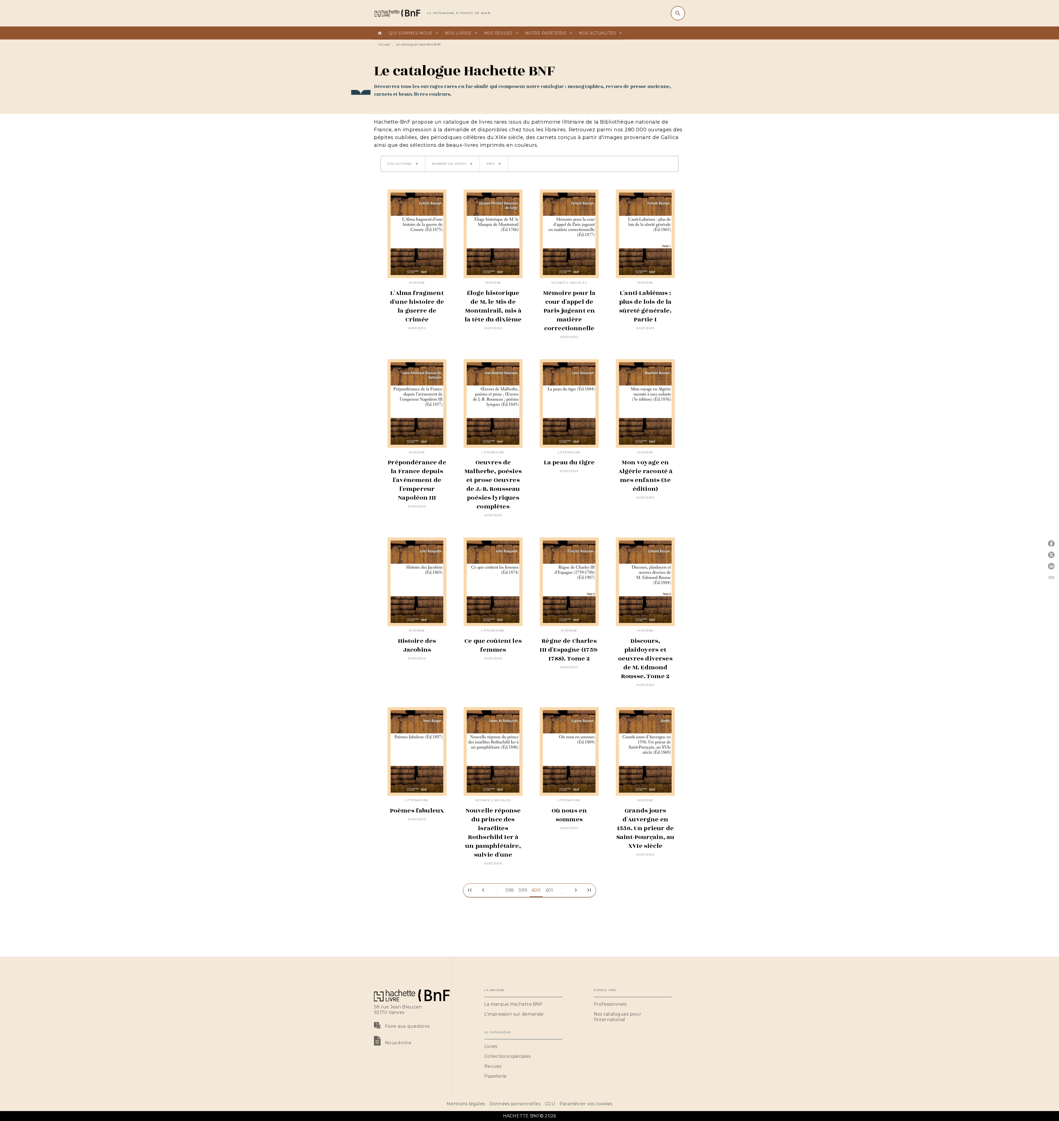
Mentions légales (465, 1103)
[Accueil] (397, 13)
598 (510, 890)
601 (549, 890)
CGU (550, 1103)
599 (523, 890)
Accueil (384, 44)
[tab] (380, 33)
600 (536, 890)
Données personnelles (515, 1103)
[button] (403, 164)
